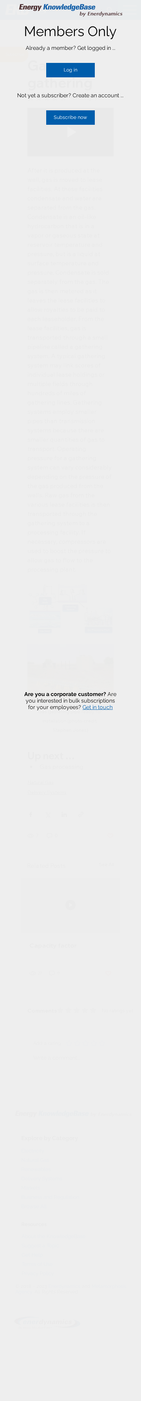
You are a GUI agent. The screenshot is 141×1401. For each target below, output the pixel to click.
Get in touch (97, 707)
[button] (70, 70)
